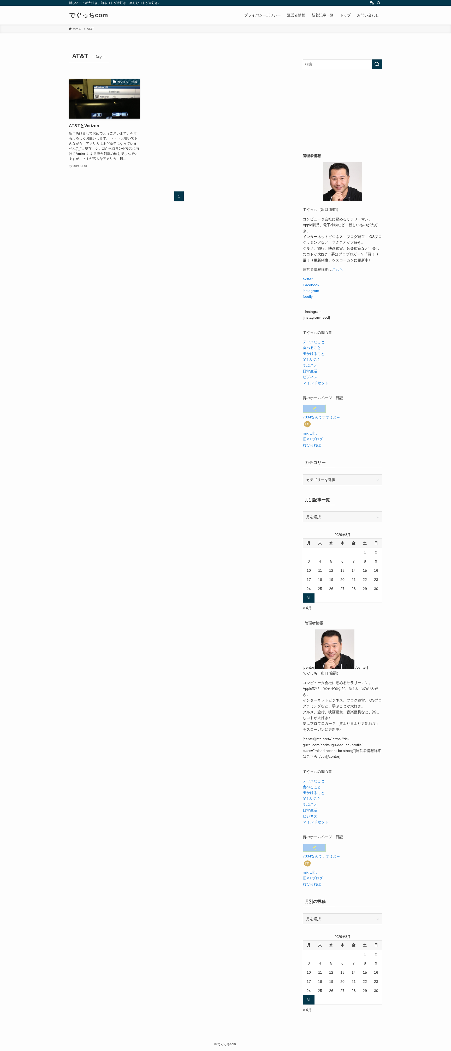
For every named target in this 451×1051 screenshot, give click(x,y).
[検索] (378, 3)
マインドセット (315, 383)
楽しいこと (312, 359)
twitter (308, 279)
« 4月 (307, 608)
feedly (308, 296)
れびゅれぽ (312, 445)
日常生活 (310, 371)
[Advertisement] (342, 111)
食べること (312, 348)
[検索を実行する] (377, 64)
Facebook (311, 285)
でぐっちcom (88, 15)
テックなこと (314, 342)
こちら (337, 269)
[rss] (372, 3)
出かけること (314, 354)
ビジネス (310, 377)
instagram (311, 291)
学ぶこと (310, 365)
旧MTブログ (313, 439)
